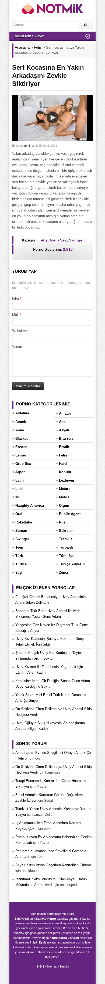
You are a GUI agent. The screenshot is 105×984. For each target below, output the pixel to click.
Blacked (22, 438)
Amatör (65, 413)
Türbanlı (66, 547)
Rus (62, 522)
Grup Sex (58, 240)
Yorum (17, 347)
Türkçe (21, 564)
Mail (15, 315)
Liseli (19, 489)
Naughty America (29, 505)
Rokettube (23, 522)
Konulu (65, 472)
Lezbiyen (66, 480)
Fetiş (43, 240)
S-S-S (40, 966)
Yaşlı (19, 572)
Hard (63, 464)
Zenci (63, 572)
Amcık (20, 422)
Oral (18, 514)
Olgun (64, 505)
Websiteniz (20, 331)
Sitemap (52, 966)
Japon (20, 472)
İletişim (64, 966)
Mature (64, 489)
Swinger (76, 240)
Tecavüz (65, 539)
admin (27, 145)
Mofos (64, 497)
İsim (15, 299)
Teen (19, 547)
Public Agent (69, 514)
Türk (19, 556)
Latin (19, 480)
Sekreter (66, 531)
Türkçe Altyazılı (72, 564)
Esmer (20, 455)
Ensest (21, 447)
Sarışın (21, 531)
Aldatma (22, 413)
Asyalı (64, 430)
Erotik (64, 447)
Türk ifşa (66, 556)
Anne (19, 430)
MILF (19, 497)
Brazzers (66, 438)
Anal (62, 422)
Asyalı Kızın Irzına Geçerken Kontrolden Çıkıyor (53, 865)
